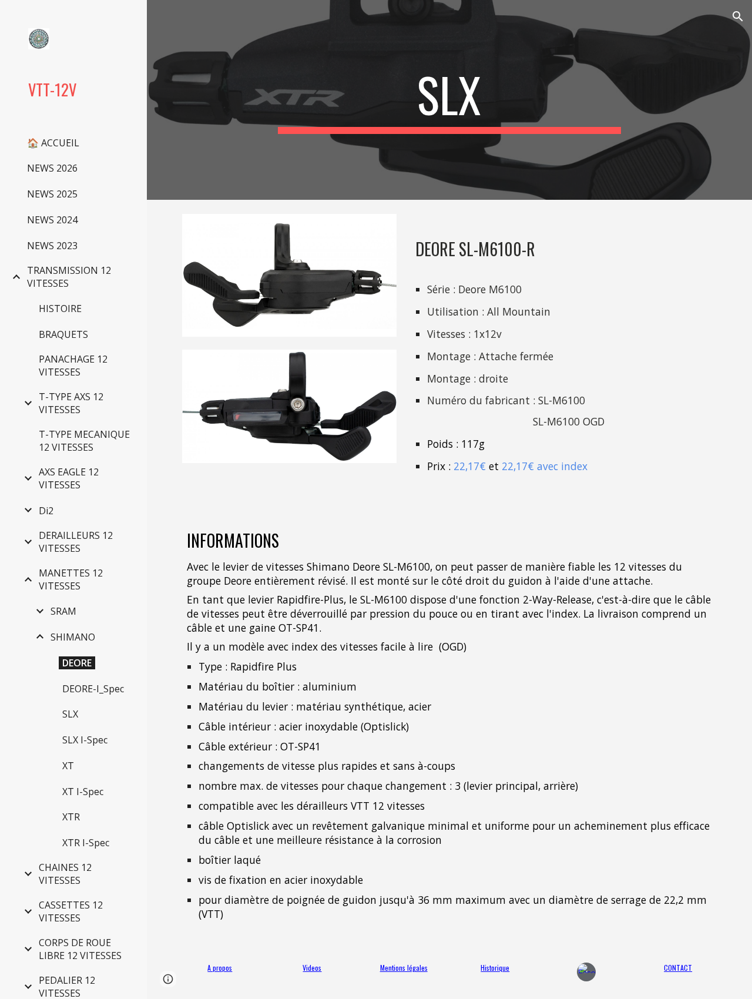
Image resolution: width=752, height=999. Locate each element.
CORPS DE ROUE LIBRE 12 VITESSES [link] (80, 949)
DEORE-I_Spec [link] (93, 688)
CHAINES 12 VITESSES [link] (65, 874)
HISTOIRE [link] (60, 308)
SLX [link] (70, 714)
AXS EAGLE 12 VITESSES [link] (69, 478)
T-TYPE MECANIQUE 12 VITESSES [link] (84, 441)
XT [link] (68, 765)
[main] (449, 100)
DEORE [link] (77, 662)
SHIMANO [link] (73, 637)
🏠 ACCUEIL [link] (53, 142)
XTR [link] (71, 816)
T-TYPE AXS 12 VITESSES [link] (71, 403)
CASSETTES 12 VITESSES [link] (71, 911)
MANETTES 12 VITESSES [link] (71, 579)
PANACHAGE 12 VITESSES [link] (73, 365)
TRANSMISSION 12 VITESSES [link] (69, 277)
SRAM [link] (63, 611)
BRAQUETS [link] (63, 334)
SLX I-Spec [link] (85, 739)
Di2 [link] (46, 510)
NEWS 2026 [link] (52, 168)
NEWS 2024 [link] (52, 219)
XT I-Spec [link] (82, 791)
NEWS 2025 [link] (52, 193)
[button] (738, 16)
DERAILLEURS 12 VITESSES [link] (76, 542)
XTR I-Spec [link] (85, 842)
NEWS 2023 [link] (52, 245)
